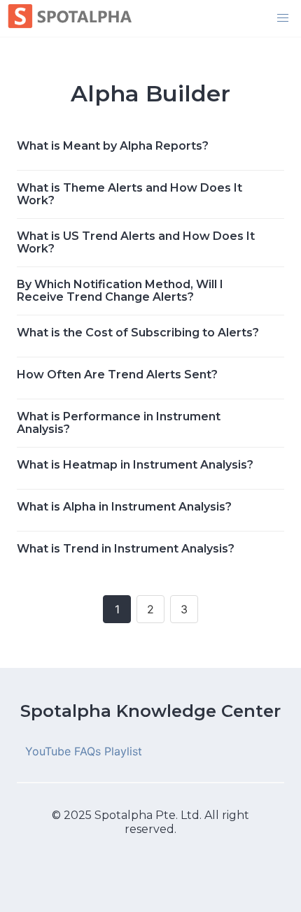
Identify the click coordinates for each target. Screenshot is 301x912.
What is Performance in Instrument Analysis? (118, 423)
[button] (283, 18)
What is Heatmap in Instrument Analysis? (135, 464)
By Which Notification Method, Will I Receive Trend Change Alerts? (120, 291)
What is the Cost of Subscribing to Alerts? (138, 332)
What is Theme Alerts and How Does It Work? (129, 194)
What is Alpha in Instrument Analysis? (124, 506)
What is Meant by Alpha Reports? (113, 145)
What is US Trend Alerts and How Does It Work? (136, 242)
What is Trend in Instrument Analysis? (125, 548)
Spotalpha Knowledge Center (150, 710)
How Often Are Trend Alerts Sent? (117, 374)
